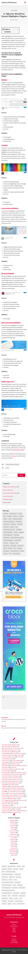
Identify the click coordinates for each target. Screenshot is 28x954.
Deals (14, 928)
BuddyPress (12, 753)
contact (13, 456)
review (5, 548)
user (10, 553)
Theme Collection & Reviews (10, 493)
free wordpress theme (9, 529)
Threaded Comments (7, 807)
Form (16, 527)
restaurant (20, 545)
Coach (12, 755)
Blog (15, 751)
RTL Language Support (7, 800)
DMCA (14, 930)
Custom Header (17, 760)
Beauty (3, 750)
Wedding (22, 810)
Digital (9, 764)
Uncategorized (6, 499)
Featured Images (6, 772)
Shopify (13, 855)
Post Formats (20, 795)
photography (19, 793)
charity (5, 519)
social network (14, 551)
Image (15, 532)
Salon (17, 800)
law (15, 784)
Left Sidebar (5, 786)
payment (5, 543)
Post (17, 543)
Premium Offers (14, 942)
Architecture (14, 748)
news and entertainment (17, 537)
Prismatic (4, 145)
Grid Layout (17, 781)
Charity (12, 824)
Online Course (13, 834)
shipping (19, 548)
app (16, 746)
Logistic (13, 786)
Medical (11, 788)
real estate (6, 545)
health (17, 783)
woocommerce (16, 553)
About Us (14, 924)
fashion (19, 769)
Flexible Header (19, 774)
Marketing (16, 535)
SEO (15, 548)
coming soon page (17, 519)
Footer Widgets (14, 776)
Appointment (5, 748)
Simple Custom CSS (7, 381)
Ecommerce (12, 831)
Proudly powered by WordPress (8, 950)
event (13, 769)
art (20, 748)
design (3, 764)
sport (14, 802)
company (19, 755)
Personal (4, 793)
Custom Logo (5, 762)
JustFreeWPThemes (9, 3)
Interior (10, 784)
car (2, 755)
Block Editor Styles (6, 751)
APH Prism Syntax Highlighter (11, 322)
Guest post (14, 940)
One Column (18, 791)
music (21, 790)
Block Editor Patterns (13, 750)
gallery (3, 781)
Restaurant (12, 853)
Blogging (12, 820)
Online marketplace (8, 540)
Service (3, 802)
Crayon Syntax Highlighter (9, 208)
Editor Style (5, 765)
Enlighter (4, 80)
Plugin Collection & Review (12, 464)
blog (4, 516)
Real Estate (13, 851)
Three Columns (20, 807)
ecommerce (6, 524)
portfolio (11, 543)
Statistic (22, 551)
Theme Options (6, 805)
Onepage (12, 844)
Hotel (12, 837)
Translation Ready (6, 809)
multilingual (6, 537)
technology (13, 803)
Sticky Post (4, 803)
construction (5, 757)
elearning (19, 524)
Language (21, 532)
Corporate (12, 825)
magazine (19, 786)
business (15, 516)
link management (7, 535)
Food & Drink (5, 776)
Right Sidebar (13, 798)
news (3, 791)
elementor (4, 767)
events (12, 527)
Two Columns (5, 810)
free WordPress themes (18, 450)
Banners (14, 939)
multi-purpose (13, 790)
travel (16, 809)
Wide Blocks (5, 812)
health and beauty (8, 532)
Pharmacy (11, 793)
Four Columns (5, 777)
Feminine (16, 772)
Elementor (6, 527)
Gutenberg (19, 529)
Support (5, 553)
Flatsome (10, 774)
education (13, 524)
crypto (19, 757)
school (22, 800)
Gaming (10, 781)
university (14, 810)
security (10, 548)
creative (13, 757)
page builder (18, 540)
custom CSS (19, 521)
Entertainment (5, 769)
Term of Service (14, 926)
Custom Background (7, 758)
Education (14, 765)
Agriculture (4, 746)
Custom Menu (15, 762)
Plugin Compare (7, 490)
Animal (11, 746)
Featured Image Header (7, 770)
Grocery (4, 783)
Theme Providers (7, 496)
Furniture (18, 779)
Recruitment (13, 796)
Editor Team (15, 20)
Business (12, 822)
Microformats (18, 788)
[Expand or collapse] (18, 29)
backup (20, 513)
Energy (13, 767)
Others (12, 846)
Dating (12, 829)
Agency (15, 744)
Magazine (12, 839)
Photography (12, 850)
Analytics (5, 513)
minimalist (4, 790)
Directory (15, 764)
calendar (21, 516)
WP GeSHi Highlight (7, 273)
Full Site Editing (16, 777)
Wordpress (5, 502)
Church (7, 755)
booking (9, 516)
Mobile (13, 843)
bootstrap (4, 753)
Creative (13, 827)
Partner (14, 931)
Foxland (14, 951)
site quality (6, 551)
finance (22, 772)
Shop (9, 802)
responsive (13, 545)
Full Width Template (7, 779)
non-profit (10, 791)
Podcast (4, 795)
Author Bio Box (13, 513)
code (7, 468)
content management (8, 521)
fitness (3, 774)
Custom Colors (5, 760)
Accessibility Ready (6, 744)
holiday (3, 784)
